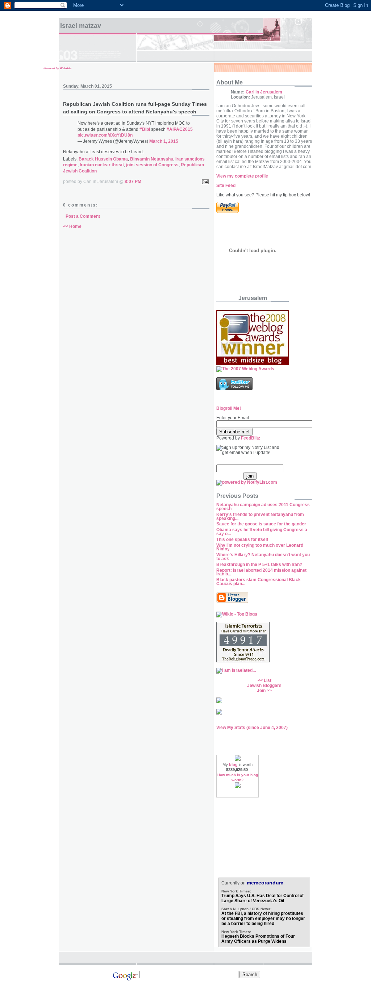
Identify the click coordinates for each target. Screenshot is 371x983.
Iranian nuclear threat (102, 164)
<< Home (72, 226)
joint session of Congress (152, 164)
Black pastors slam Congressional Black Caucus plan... (258, 581)
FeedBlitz (250, 438)
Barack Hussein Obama (103, 159)
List (267, 680)
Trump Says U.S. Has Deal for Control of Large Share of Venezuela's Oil (262, 898)
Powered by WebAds (57, 68)
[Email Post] (204, 181)
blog (233, 764)
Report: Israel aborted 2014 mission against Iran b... (261, 572)
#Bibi (144, 129)
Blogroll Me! (228, 408)
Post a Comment (83, 216)
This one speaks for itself (242, 539)
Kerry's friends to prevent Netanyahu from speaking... (260, 516)
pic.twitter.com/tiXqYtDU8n (105, 135)
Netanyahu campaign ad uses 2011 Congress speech (263, 506)
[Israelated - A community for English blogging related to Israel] (236, 670)
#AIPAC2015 (180, 129)
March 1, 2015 (163, 141)
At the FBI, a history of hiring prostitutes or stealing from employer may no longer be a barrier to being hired (263, 918)
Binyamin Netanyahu (151, 159)
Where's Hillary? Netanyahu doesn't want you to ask (263, 556)
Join (261, 690)
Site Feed (225, 185)
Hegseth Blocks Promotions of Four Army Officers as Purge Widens (258, 939)
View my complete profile (242, 176)
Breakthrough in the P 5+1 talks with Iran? (259, 564)
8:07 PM (133, 181)
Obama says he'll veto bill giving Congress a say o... (261, 531)
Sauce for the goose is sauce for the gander (261, 523)
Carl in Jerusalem (264, 92)
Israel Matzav (80, 25)
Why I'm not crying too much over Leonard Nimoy (259, 547)
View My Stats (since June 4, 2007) (252, 727)
